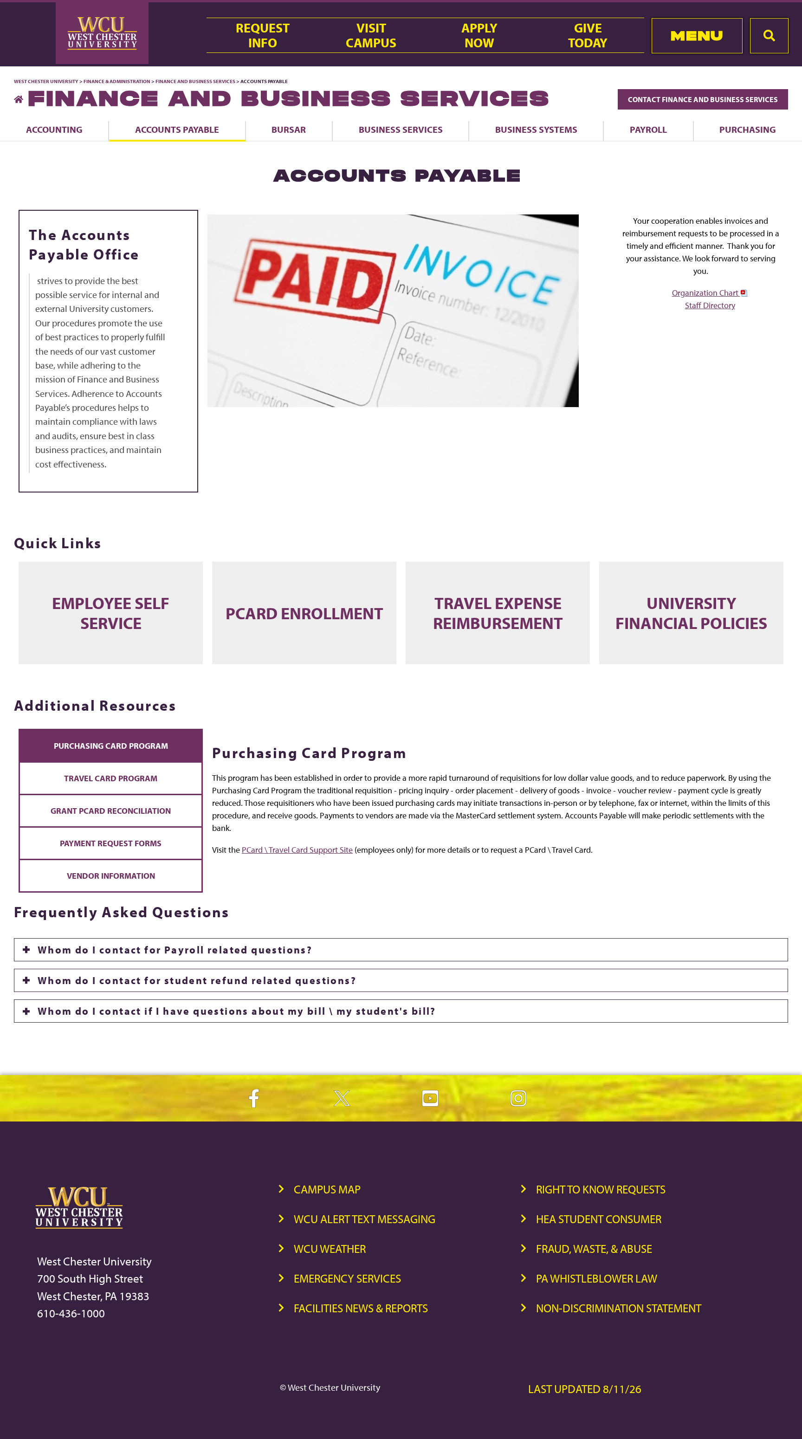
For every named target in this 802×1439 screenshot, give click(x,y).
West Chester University (46, 81)
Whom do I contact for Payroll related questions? (175, 949)
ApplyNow (479, 35)
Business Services (401, 129)
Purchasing (747, 129)
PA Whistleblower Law (596, 1278)
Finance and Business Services (195, 81)
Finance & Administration (117, 81)
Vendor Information (111, 875)
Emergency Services (347, 1278)
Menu (697, 35)
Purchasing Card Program (111, 745)
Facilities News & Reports (361, 1308)
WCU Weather (330, 1248)
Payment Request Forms (111, 843)
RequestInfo (263, 35)
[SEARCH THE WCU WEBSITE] (769, 35)
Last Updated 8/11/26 (584, 1388)
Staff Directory (710, 305)
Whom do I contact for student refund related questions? (197, 980)
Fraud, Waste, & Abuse (594, 1248)
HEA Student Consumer (598, 1219)
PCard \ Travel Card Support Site (297, 849)
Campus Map (327, 1189)
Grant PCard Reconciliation (111, 810)
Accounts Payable (177, 129)
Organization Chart (706, 292)
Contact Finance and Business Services (703, 99)
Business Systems (536, 129)
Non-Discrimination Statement (618, 1308)
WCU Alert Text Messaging (364, 1219)
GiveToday (588, 35)
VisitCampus (371, 35)
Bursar (289, 129)
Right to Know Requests (601, 1189)
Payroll (648, 129)
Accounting (54, 129)
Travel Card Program (110, 778)
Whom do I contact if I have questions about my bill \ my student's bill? (237, 1011)
